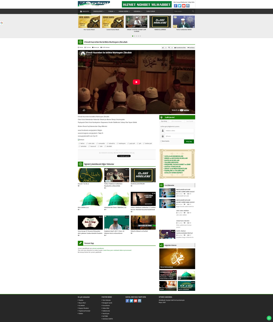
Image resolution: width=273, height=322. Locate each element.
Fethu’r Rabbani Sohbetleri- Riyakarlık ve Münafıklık (113, 185)
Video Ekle (106, 308)
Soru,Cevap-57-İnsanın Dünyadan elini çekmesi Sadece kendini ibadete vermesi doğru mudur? (90, 232)
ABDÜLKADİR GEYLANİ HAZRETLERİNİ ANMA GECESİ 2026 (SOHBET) (185, 191)
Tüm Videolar (107, 300)
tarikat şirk (148, 143)
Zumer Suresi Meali (113, 30)
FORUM (110, 11)
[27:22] (167, 193)
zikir (101, 146)
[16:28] (143, 199)
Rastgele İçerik (107, 303)
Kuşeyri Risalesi (84, 308)
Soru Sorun (150, 11)
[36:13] (116, 175)
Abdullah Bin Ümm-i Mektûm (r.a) (115, 207)
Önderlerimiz (98, 11)
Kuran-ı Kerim (123, 11)
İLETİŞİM (105, 316)
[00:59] (167, 203)
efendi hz (112, 143)
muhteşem (122, 143)
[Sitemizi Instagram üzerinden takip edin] (188, 5)
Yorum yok (96, 47)
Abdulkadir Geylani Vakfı (166, 300)
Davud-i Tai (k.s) (83, 184)
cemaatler (101, 143)
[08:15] (90, 222)
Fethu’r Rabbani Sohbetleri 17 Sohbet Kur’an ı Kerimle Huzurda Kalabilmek (143, 208)
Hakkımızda (106, 311)
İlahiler (81, 313)
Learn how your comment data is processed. (117, 250)
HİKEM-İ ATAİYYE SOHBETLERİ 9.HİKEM (136, 30)
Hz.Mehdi (82, 305)
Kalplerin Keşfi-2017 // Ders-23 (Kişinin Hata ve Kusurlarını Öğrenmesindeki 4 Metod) (114, 232)
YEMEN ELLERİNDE (160, 30)
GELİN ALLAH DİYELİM (137, 184)
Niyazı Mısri (82, 303)
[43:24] (167, 234)
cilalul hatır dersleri (182, 221)
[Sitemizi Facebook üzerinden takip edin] (175, 5)
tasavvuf (93, 146)
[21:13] (116, 222)
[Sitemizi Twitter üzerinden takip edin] (179, 5)
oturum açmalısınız (98, 248)
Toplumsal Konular (84, 311)
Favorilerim (106, 305)
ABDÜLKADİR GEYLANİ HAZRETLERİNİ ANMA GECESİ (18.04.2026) (185, 201)
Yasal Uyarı (106, 313)
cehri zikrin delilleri (182, 211)
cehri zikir (91, 143)
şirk (140, 143)
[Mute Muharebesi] (177, 259)
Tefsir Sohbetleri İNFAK (184, 30)
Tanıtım (81, 300)
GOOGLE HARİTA (108, 319)
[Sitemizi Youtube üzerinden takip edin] (183, 5)
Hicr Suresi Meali (89, 30)
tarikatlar (83, 146)
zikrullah (109, 146)
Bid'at (82, 143)
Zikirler (81, 47)
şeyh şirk (132, 143)
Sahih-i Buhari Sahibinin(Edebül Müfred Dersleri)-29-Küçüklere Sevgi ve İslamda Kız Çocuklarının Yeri (185, 232)
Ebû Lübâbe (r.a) (83, 207)
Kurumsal (137, 11)
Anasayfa (86, 11)
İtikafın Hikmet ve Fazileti (139, 231)
